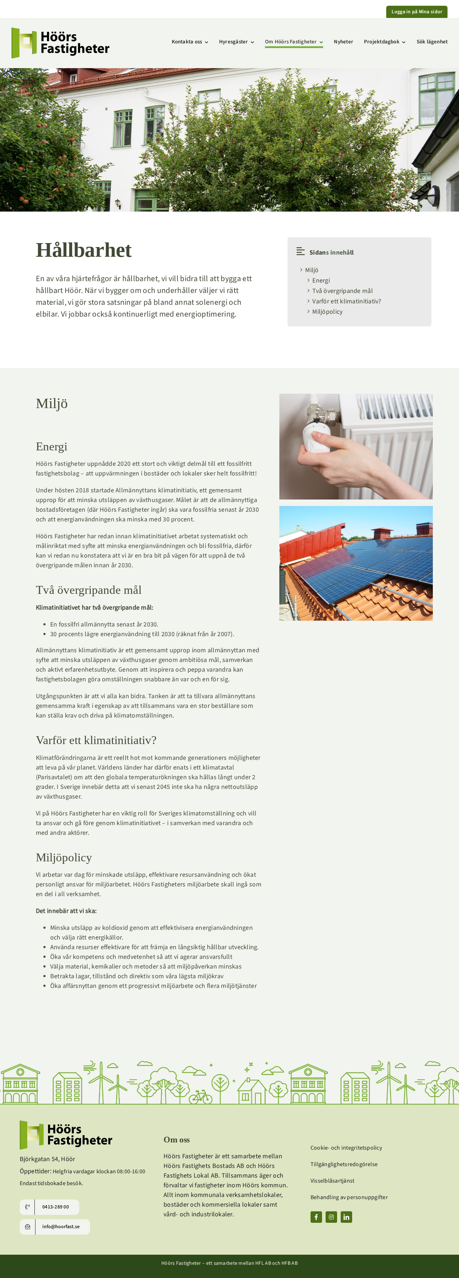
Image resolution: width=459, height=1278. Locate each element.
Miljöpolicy (327, 311)
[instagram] (331, 1217)
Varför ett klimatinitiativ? (346, 301)
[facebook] (316, 1217)
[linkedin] (346, 1217)
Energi (321, 280)
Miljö (311, 270)
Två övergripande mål (342, 291)
